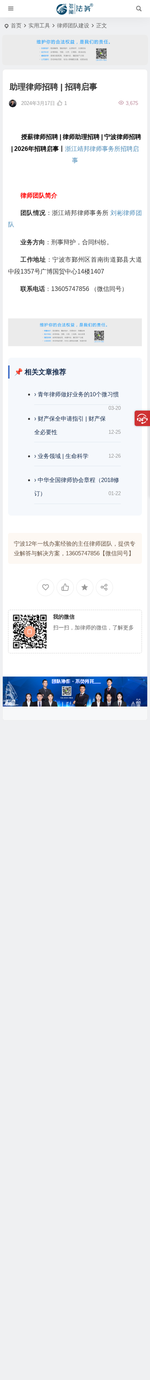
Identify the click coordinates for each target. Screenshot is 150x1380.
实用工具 (39, 25)
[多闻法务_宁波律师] (75, 9)
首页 (16, 25)
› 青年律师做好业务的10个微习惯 (76, 394)
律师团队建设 (73, 25)
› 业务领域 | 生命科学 (61, 456)
